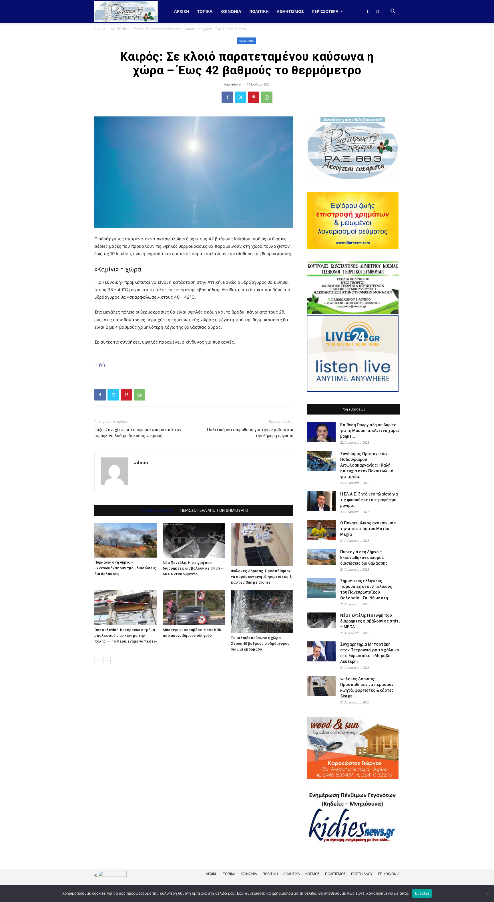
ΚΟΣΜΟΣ (312, 873)
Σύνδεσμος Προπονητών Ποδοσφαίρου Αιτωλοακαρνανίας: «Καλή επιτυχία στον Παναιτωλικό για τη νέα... (366, 465)
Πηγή (99, 364)
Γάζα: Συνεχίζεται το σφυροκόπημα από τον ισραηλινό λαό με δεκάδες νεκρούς (137, 432)
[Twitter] (240, 97)
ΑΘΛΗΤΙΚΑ (291, 873)
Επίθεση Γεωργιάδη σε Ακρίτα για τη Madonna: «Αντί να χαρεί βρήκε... (369, 431)
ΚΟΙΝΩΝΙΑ (230, 11)
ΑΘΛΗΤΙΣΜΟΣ (290, 11)
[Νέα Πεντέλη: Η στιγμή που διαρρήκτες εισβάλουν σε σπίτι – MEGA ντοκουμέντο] (194, 540)
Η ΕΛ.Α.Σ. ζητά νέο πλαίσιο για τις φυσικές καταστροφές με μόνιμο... (369, 500)
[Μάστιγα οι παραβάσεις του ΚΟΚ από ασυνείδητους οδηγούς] (194, 607)
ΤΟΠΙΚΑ (204, 11)
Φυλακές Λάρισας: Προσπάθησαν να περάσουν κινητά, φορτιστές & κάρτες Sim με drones (261, 576)
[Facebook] (367, 11)
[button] (393, 12)
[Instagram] (377, 11)
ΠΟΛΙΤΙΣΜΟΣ (335, 873)
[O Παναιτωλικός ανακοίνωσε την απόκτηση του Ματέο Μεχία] (321, 530)
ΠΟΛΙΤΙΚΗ (259, 11)
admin (236, 84)
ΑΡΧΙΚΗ (212, 873)
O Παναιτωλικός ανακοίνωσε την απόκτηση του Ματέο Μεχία (368, 529)
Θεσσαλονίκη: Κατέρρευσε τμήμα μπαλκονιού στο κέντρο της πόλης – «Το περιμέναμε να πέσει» (125, 635)
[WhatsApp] (266, 97)
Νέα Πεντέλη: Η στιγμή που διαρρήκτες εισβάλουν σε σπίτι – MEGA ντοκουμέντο (193, 568)
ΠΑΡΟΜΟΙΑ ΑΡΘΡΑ (157, 510)
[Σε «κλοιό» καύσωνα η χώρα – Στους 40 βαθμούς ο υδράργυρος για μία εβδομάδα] (262, 611)
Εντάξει (422, 893)
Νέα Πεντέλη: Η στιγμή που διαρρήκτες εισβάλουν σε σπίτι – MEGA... (370, 621)
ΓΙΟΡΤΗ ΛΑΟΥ (362, 873)
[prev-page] (97, 660)
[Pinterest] (253, 97)
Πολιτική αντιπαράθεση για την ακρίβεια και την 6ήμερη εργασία (250, 432)
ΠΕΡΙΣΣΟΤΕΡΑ (325, 11)
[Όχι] (487, 893)
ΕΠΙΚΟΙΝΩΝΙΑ (389, 873)
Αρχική (181, 11)
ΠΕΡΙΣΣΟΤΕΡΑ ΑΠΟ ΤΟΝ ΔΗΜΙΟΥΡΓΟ (214, 510)
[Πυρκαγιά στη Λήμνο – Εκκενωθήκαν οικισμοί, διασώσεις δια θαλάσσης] (125, 540)
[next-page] (107, 660)
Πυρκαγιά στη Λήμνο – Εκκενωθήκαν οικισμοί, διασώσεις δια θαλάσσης (125, 568)
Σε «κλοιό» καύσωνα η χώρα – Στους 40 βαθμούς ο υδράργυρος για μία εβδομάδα (260, 643)
